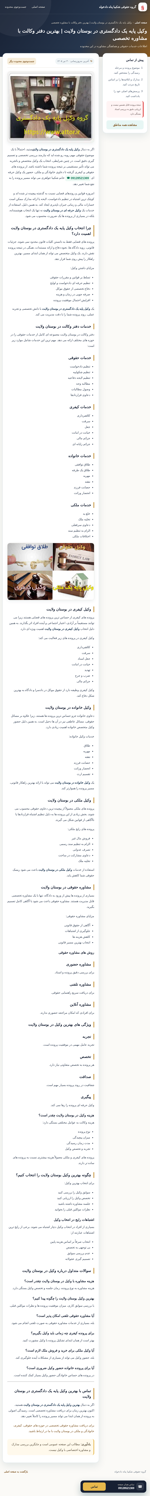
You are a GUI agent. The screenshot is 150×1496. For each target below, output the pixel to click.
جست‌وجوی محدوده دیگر (21, 61)
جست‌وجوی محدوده (15, 6)
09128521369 (80, 178)
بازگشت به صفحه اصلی (16, 1471)
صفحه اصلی (38, 6)
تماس (94, 1486)
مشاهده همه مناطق (125, 124)
